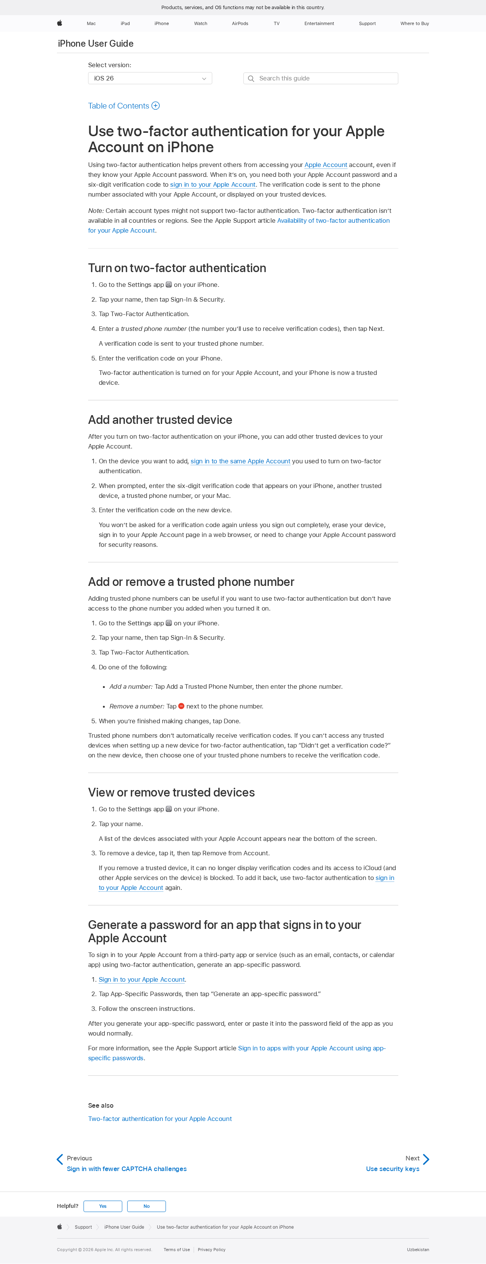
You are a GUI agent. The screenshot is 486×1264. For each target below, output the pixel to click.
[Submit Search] (252, 79)
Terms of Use (177, 1249)
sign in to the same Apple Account (240, 461)
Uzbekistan (418, 1249)
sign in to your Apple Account (213, 184)
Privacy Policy (212, 1249)
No (147, 1206)
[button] (124, 105)
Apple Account (326, 164)
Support (83, 1227)
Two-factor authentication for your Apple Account (160, 1118)
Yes (103, 1206)
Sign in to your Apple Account (142, 979)
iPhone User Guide (96, 43)
